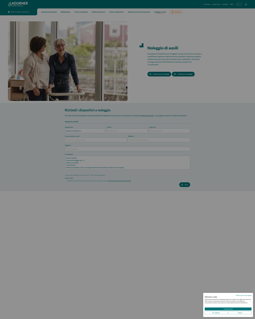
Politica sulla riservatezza (244, 295)
